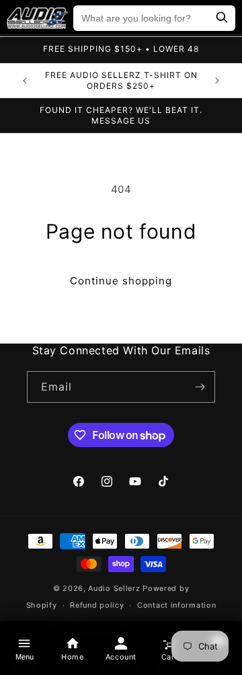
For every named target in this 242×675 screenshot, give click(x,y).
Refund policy (97, 605)
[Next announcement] (217, 80)
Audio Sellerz (114, 588)
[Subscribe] (199, 387)
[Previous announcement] (25, 80)
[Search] (222, 18)
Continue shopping (121, 280)
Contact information (176, 605)
